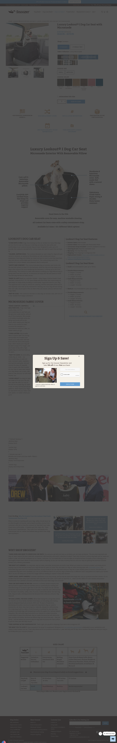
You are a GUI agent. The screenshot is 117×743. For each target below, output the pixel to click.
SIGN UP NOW (70, 384)
